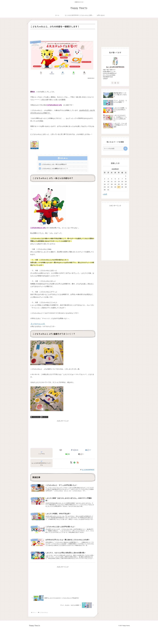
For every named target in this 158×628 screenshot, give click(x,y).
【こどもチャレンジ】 (37, 324)
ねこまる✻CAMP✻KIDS (115, 67)
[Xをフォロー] (71, 462)
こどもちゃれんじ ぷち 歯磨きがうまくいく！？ (55, 168)
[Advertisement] (62, 34)
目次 (61, 158)
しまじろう (45, 417)
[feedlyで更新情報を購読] (74, 462)
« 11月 (105, 194)
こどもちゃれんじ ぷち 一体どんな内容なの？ (54, 164)
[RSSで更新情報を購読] (77, 462)
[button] (84, 73)
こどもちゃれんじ (36, 417)
